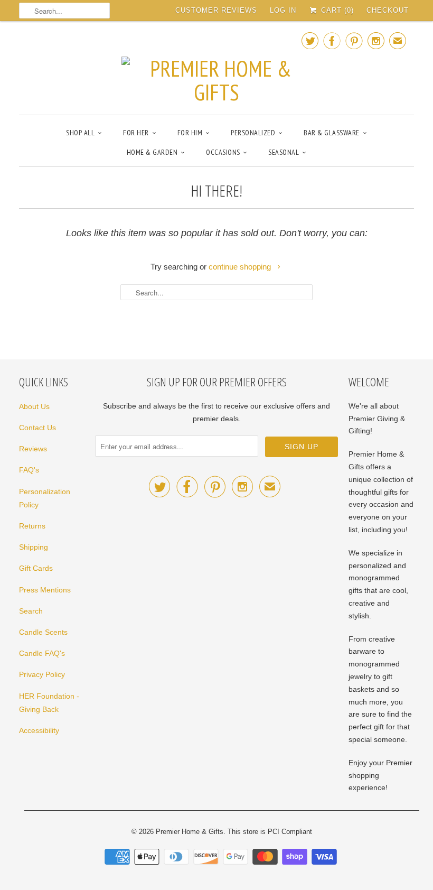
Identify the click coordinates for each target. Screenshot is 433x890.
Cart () (336, 10)
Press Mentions (45, 590)
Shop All (80, 132)
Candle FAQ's (42, 653)
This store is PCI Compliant (270, 832)
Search (31, 611)
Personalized (253, 132)
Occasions (223, 152)
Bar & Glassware (332, 132)
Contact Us (37, 427)
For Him (190, 132)
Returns (32, 526)
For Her (136, 132)
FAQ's (29, 470)
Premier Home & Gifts (189, 832)
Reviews (33, 448)
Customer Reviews (216, 10)
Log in (283, 10)
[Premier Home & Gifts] (216, 66)
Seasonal (283, 152)
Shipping (33, 547)
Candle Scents (43, 632)
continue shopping (241, 266)
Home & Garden (152, 152)
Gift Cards (36, 568)
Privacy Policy (42, 674)
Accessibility (39, 730)
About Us (34, 406)
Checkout (387, 10)
